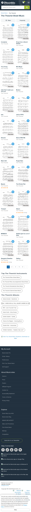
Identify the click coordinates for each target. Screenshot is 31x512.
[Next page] (26, 266)
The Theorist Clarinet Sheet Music (12, 290)
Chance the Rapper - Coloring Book (12, 321)
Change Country (5, 485)
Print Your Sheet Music (8, 363)
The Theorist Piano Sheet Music (11, 277)
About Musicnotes (8, 372)
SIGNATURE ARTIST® (8, 420)
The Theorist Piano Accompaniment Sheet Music (15, 281)
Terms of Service (6, 397)
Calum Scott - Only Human (10, 312)
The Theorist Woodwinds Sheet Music (13, 286)
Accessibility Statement (8, 393)
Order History (6, 356)
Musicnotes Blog (6, 417)
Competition (5, 434)
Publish (4, 383)
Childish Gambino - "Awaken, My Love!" (13, 330)
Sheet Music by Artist (8, 413)
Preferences (5, 360)
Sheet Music (4, 13)
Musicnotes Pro (6, 353)
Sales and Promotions (8, 423)
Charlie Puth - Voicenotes (9, 325)
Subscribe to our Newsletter (11, 440)
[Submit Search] (27, 7)
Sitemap (4, 430)
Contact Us (5, 390)
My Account (5, 349)
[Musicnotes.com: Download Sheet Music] (8, 3)
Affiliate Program (6, 386)
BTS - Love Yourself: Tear (9, 307)
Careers (4, 376)
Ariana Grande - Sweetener (10, 299)
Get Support (5, 366)
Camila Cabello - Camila (9, 316)
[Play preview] (13, 25)
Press (3, 379)
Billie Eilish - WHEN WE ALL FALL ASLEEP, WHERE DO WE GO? (15, 303)
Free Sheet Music (7, 427)
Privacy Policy (5, 400)
